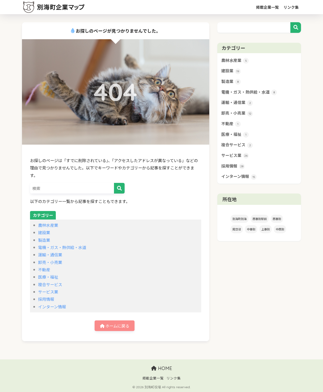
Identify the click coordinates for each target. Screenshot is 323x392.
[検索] (119, 188)
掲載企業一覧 (267, 7)
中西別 (280, 229)
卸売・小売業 (50, 262)
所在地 (229, 199)
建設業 (44, 232)
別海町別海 (239, 219)
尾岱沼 (236, 229)
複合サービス (50, 284)
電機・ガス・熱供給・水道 (62, 247)
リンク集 (291, 7)
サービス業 (48, 292)
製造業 (44, 240)
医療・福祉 (48, 277)
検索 (295, 27)
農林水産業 (48, 225)
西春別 (277, 219)
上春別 (265, 229)
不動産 (44, 269)
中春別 (251, 229)
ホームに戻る (117, 326)
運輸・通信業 (50, 255)
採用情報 (46, 299)
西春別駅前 (260, 219)
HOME (164, 368)
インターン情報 (52, 307)
